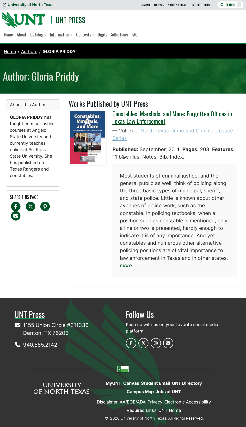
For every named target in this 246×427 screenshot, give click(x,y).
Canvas (159, 4)
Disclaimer (107, 401)
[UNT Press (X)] (143, 343)
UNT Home (169, 410)
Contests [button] (84, 34)
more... (128, 265)
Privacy (155, 401)
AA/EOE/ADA (133, 401)
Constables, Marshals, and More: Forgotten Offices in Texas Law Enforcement (172, 117)
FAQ (135, 34)
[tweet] (30, 206)
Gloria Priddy (59, 51)
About (21, 34)
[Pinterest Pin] (45, 206)
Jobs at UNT (168, 391)
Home (8, 34)
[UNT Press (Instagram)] (156, 343)
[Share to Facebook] (16, 206)
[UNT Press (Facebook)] (131, 343)
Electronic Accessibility (187, 401)
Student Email (177, 4)
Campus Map (140, 391)
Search (233, 4)
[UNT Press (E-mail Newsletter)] (168, 343)
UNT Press (70, 19)
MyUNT (145, 4)
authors (29, 51)
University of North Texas (31, 4)
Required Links (141, 410)
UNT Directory (200, 4)
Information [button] (60, 34)
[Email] (16, 215)
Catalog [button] (37, 34)
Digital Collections (113, 34)
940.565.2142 (40, 345)
